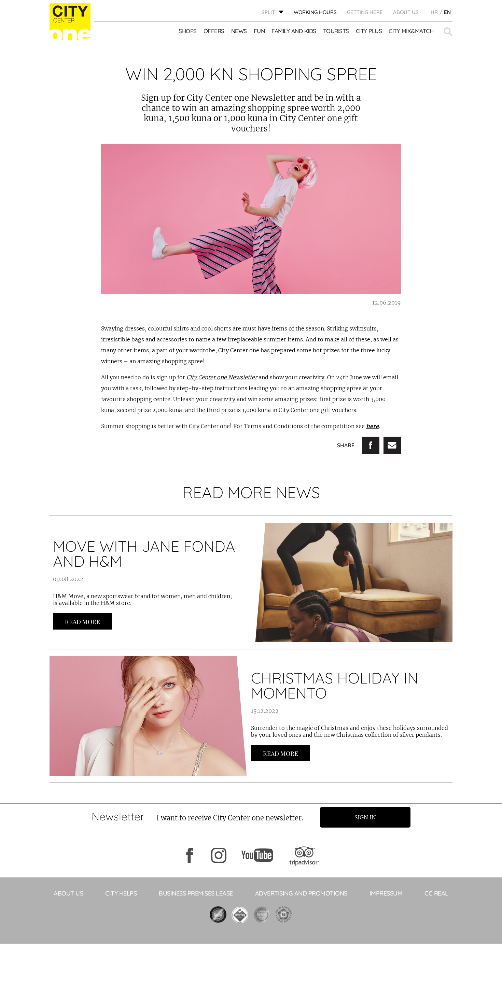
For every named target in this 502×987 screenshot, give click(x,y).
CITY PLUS (369, 30)
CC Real (436, 893)
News (239, 30)
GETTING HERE (365, 12)
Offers (214, 30)
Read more (82, 622)
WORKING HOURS (315, 12)
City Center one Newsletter (221, 377)
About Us (406, 12)
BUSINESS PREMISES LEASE (196, 893)
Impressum (386, 893)
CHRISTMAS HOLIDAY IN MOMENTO (334, 685)
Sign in (365, 817)
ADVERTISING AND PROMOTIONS (301, 893)
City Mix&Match (411, 30)
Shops (188, 30)
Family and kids (293, 30)
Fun (259, 30)
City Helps (121, 893)
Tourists (336, 30)
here (372, 426)
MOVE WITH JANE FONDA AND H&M (144, 553)
